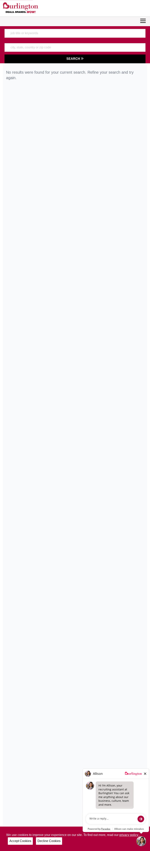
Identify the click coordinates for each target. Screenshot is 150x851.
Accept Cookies (20, 841)
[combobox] (74, 33)
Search (73, 58)
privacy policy (129, 835)
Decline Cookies (49, 841)
